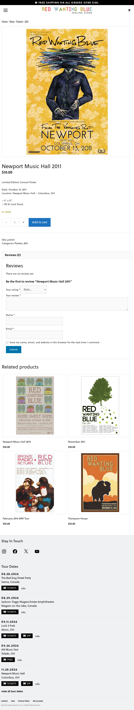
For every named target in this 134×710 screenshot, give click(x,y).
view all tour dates (12, 691)
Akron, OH (7, 630)
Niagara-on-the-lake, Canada (19, 606)
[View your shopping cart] (129, 10)
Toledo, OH (8, 653)
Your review (13, 295)
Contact (4, 701)
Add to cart (39, 222)
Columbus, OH (10, 677)
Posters (19, 21)
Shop (11, 21)
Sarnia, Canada (10, 582)
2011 (26, 21)
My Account (38, 701)
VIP (29, 635)
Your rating (13, 289)
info (23, 588)
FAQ (13, 701)
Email (10, 328)
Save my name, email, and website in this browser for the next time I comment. (55, 342)
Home (5, 21)
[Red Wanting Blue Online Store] (67, 10)
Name (10, 315)
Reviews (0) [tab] (13, 255)
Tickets (11, 588)
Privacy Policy (23, 701)
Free (10, 659)
